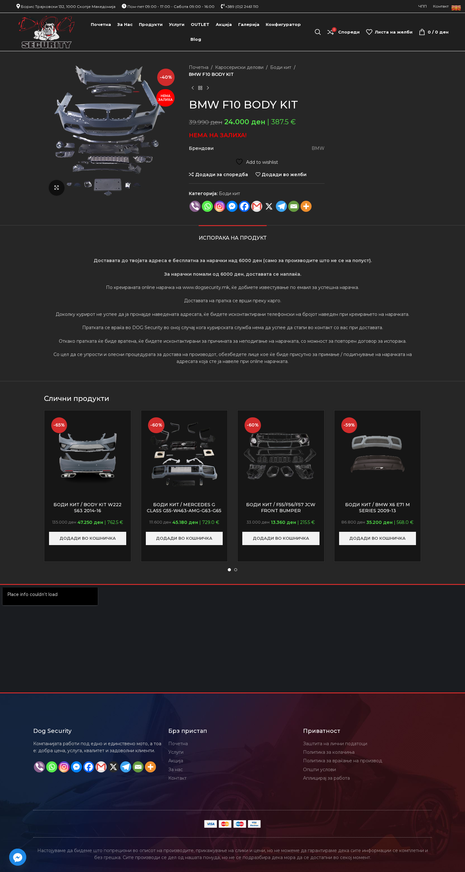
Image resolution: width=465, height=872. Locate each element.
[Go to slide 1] (229, 569)
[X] (269, 206)
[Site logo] (46, 31)
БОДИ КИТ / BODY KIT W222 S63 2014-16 (87, 508)
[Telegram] (281, 206)
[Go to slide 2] (235, 569)
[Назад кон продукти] (200, 88)
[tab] (233, 234)
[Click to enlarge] (57, 188)
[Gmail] (256, 206)
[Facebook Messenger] (232, 206)
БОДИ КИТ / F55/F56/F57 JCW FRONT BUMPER (280, 508)
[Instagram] (219, 206)
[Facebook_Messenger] (17, 857)
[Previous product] (192, 88)
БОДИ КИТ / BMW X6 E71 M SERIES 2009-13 (377, 508)
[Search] (318, 32)
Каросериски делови (239, 67)
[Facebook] (244, 206)
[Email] (293, 206)
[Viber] (195, 206)
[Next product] (208, 88)
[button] (87, 538)
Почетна (198, 67)
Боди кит (280, 67)
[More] (306, 206)
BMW (318, 148)
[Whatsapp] (207, 206)
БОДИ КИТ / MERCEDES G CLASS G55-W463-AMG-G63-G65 (184, 508)
